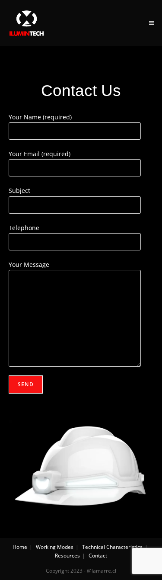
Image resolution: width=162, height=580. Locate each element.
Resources (67, 555)
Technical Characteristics (112, 547)
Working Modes (54, 547)
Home (20, 547)
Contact (98, 555)
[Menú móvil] (151, 23)
